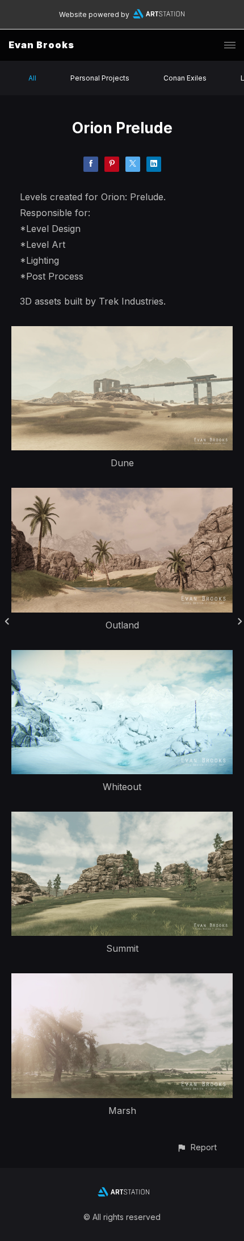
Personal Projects (99, 78)
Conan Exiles (185, 78)
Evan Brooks (41, 44)
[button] (196, 1147)
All (32, 78)
